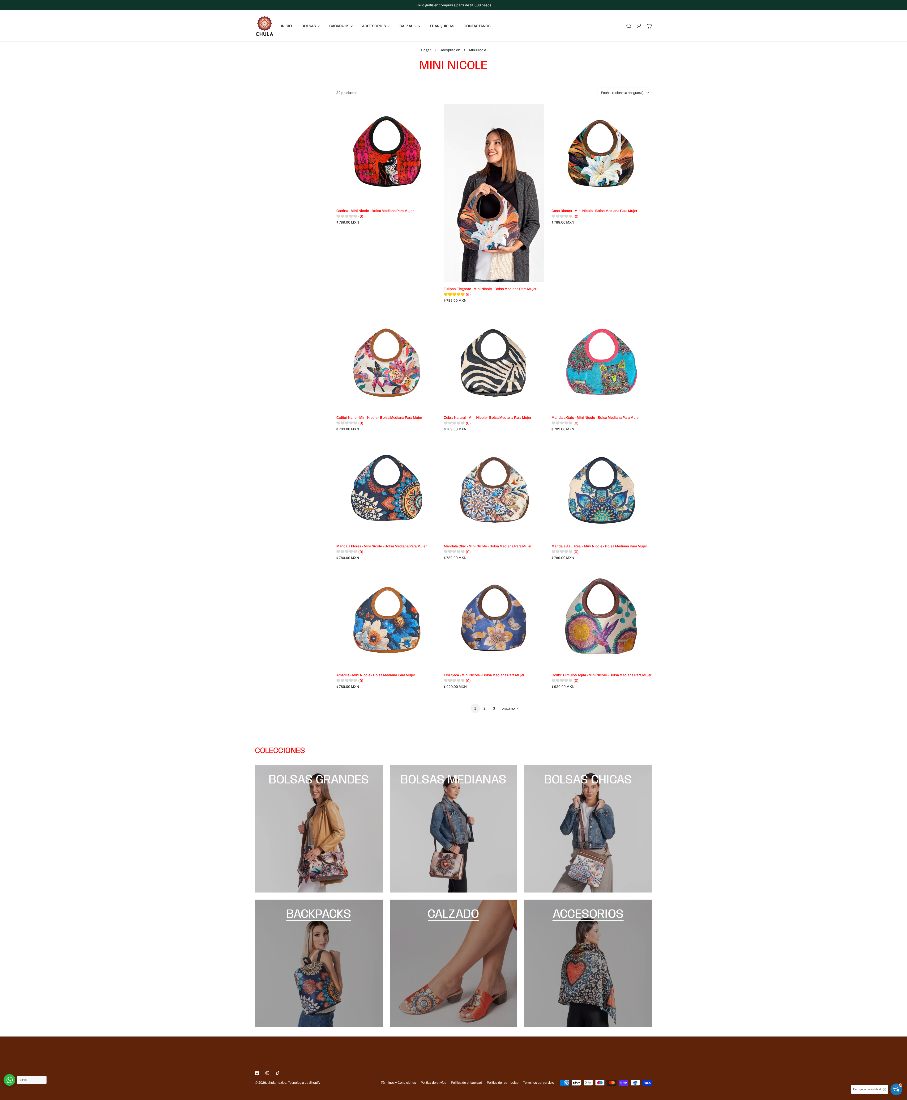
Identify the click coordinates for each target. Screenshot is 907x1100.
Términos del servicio (538, 1082)
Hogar (426, 50)
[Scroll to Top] (898, 1075)
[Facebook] (257, 1073)
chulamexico (277, 1082)
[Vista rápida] (427, 198)
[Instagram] (267, 1073)
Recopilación (450, 50)
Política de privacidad (466, 1082)
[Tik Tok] (278, 1073)
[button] (649, 26)
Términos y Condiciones (398, 1082)
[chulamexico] (264, 26)
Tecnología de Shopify (304, 1082)
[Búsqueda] (629, 26)
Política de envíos (433, 1082)
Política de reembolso (502, 1082)
